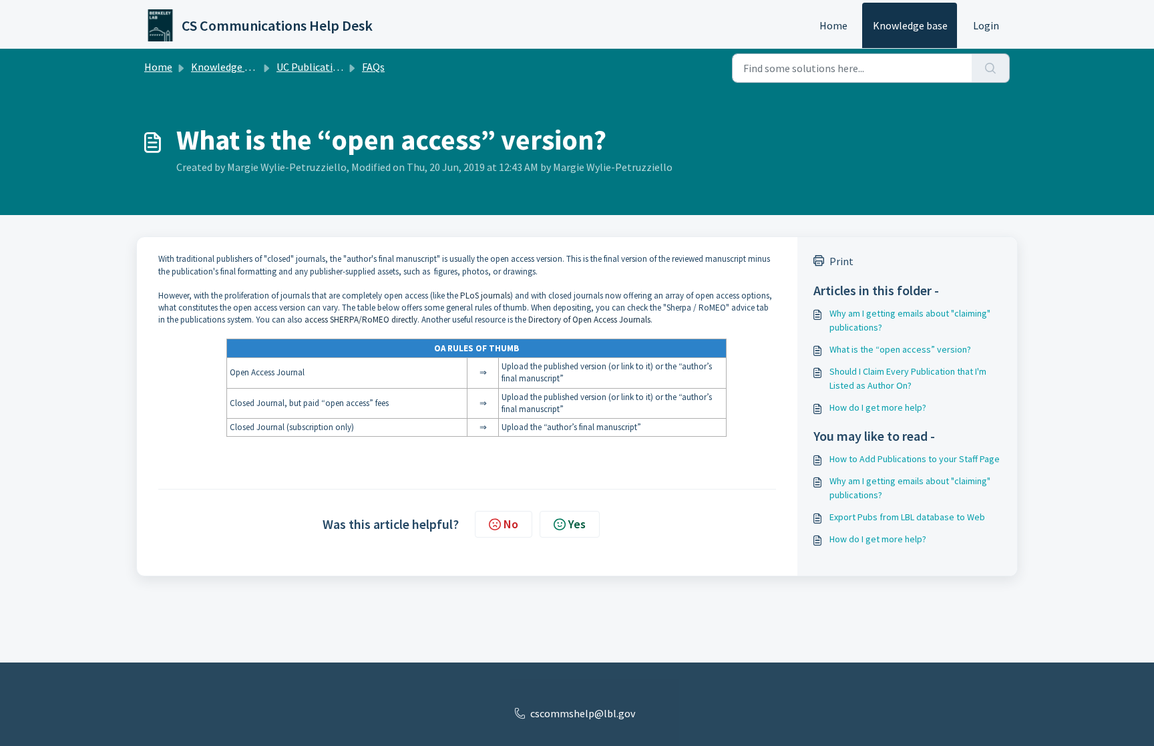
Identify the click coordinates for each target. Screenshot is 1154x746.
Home (833, 25)
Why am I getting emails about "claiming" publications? (909, 320)
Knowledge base (910, 25)
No (511, 524)
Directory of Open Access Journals (589, 319)
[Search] (991, 68)
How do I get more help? (877, 407)
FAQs (373, 66)
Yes (577, 524)
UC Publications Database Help (347, 66)
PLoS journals (485, 295)
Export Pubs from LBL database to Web (907, 517)
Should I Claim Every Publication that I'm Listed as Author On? (907, 378)
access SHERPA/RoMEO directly (361, 319)
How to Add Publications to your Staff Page (914, 459)
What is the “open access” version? (900, 349)
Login (986, 25)
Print (841, 261)
